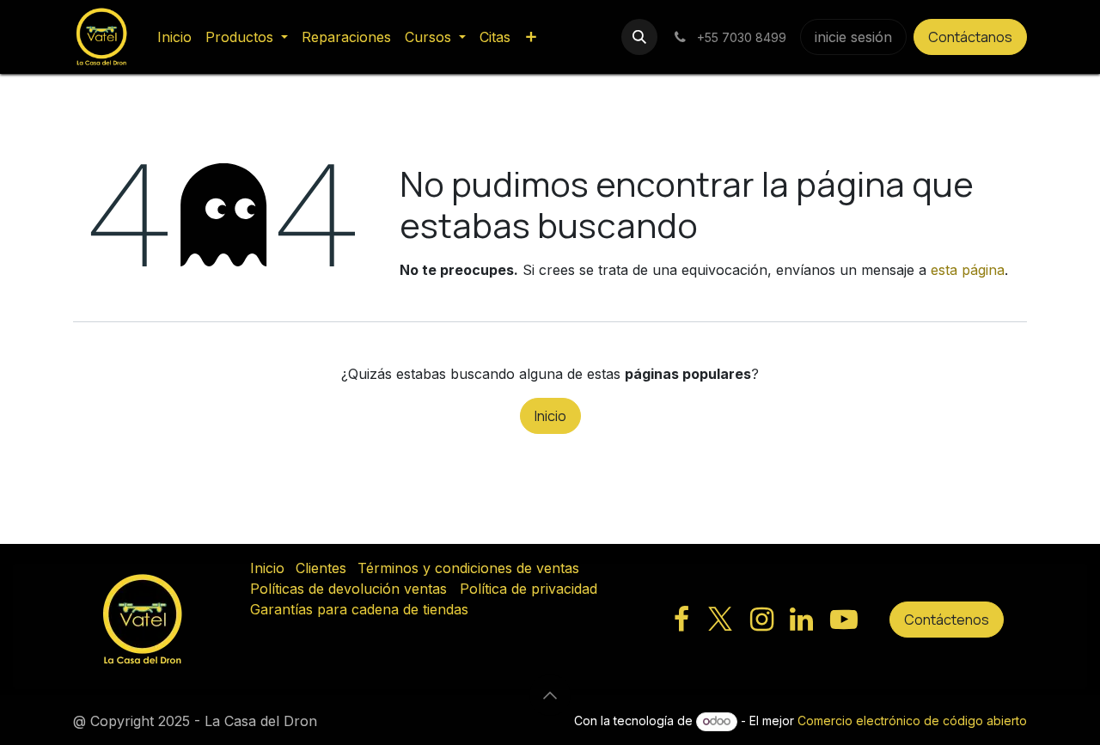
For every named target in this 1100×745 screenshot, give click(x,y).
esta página (968, 269)
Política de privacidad (528, 588)
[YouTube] (844, 619)
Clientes (321, 568)
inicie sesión (853, 37)
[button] (639, 37)
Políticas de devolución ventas (348, 588)
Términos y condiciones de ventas (468, 568)
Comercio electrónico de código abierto (912, 720)
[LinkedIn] (801, 619)
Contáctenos (946, 619)
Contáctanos (970, 36)
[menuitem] (174, 37)
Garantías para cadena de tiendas (359, 609)
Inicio (550, 415)
